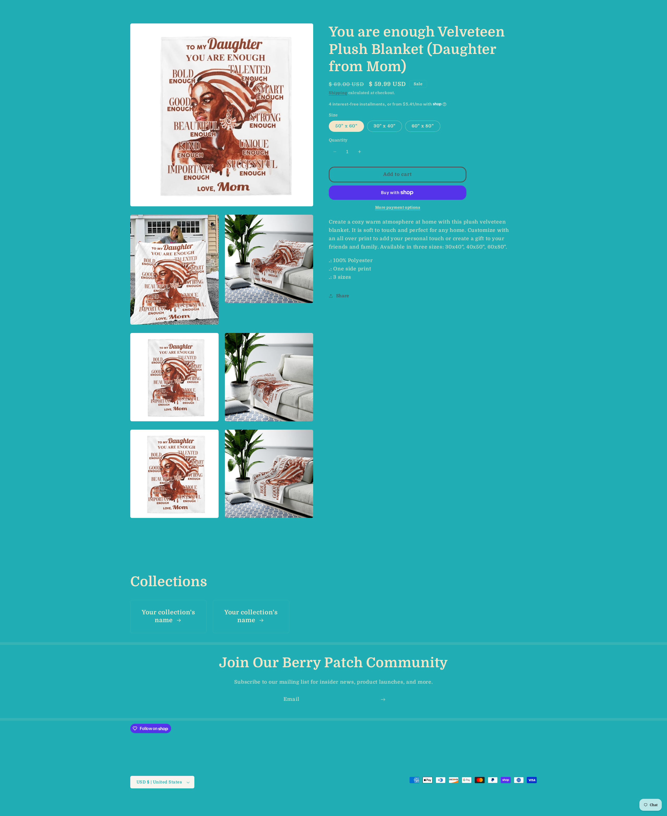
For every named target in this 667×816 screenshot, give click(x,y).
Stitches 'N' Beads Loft (167, 804)
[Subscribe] (383, 700)
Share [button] (342, 295)
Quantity (338, 140)
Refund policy (246, 803)
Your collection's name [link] (168, 616)
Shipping (338, 93)
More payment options (397, 207)
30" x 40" (385, 125)
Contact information (390, 803)
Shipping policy (350, 803)
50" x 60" (346, 125)
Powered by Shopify (208, 804)
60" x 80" (423, 125)
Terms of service (313, 803)
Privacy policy (278, 803)
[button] (13, 7)
